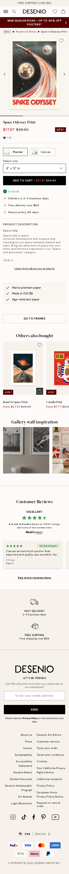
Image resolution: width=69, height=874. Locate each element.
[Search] (14, 11)
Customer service (48, 741)
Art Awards (25, 796)
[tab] (11, 114)
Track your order (47, 748)
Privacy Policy (30, 718)
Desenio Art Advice (49, 735)
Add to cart (34, 180)
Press (28, 741)
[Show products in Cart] (63, 11)
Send (34, 709)
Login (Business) (21, 803)
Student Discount (21, 779)
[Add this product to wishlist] (61, 40)
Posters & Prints (26, 31)
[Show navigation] (6, 11)
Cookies (42, 761)
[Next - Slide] (64, 74)
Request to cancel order (48, 804)
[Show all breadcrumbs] (7, 32)
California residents (49, 779)
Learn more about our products (34, 268)
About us (26, 735)
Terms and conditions (50, 755)
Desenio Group (44, 863)
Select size (10, 161)
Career (27, 748)
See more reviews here (34, 577)
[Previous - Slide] (5, 74)
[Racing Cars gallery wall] (26, 450)
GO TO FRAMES (35, 318)
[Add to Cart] (39, 391)
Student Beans (22, 772)
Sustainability (23, 755)
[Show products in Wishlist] (55, 11)
